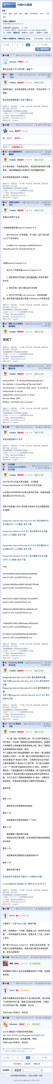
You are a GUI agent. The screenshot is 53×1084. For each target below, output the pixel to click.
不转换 (9, 33)
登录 (10, 13)
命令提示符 (34, 13)
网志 (20, 13)
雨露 (11, 964)
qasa (11, 131)
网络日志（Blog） (25, 39)
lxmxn (11, 916)
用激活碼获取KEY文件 (12, 439)
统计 (4, 17)
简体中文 (16, 33)
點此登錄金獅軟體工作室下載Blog (17, 100)
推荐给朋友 (44, 49)
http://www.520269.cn (17, 116)
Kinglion (12, 83)
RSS (26, 28)
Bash (42, 13)
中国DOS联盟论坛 (9, 21)
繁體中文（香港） (43, 33)
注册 (4, 13)
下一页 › (45, 45)
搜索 (26, 13)
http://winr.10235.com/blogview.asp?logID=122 (23, 1035)
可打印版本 (17, 1064)
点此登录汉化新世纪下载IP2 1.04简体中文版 (22, 876)
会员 (15, 13)
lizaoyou (12, 62)
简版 (40, 1076)
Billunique (13, 1024)
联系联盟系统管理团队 (19, 1076)
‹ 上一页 (6, 45)
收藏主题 (37, 1064)
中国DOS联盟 (33, 1076)
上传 (47, 13)
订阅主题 (27, 1064)
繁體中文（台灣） (28, 33)
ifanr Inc (26, 1080)
